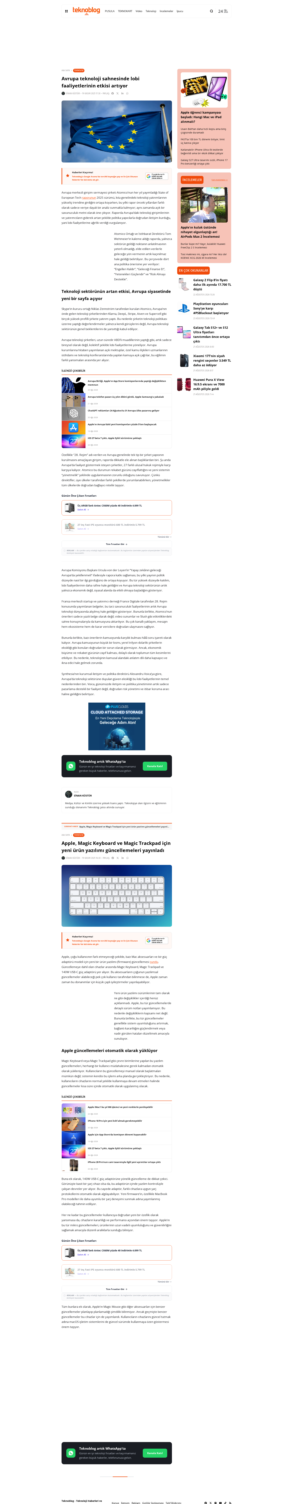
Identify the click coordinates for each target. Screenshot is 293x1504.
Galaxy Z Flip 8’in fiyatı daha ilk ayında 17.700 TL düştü (212, 284)
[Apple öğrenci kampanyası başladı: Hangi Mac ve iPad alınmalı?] (204, 90)
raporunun (89, 198)
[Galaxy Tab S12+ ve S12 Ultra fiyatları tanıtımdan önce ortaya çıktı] (184, 332)
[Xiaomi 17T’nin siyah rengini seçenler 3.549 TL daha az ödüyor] (184, 360)
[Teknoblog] (86, 11)
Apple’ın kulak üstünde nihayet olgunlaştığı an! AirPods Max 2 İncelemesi (200, 232)
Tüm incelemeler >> (219, 180)
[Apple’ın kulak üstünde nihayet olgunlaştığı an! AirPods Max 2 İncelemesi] (204, 204)
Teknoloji (78, 70)
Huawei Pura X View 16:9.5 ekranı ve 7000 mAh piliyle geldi (209, 384)
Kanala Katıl (155, 766)
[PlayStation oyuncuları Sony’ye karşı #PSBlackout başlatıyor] (184, 308)
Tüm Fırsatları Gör (115, 544)
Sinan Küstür (73, 93)
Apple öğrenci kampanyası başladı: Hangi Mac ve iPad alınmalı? (201, 117)
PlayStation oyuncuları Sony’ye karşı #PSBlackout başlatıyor (211, 308)
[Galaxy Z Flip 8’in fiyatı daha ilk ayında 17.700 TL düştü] (184, 284)
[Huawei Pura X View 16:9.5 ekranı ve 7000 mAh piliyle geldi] (184, 384)
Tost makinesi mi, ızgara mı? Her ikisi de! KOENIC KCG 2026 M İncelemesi (204, 256)
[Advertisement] (117, 1359)
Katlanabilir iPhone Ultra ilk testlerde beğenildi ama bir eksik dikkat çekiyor (202, 151)
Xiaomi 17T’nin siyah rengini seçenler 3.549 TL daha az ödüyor (212, 360)
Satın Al (81, 509)
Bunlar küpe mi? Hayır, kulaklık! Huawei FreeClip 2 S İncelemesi (203, 245)
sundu (154, 962)
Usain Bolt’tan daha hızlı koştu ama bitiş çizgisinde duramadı (203, 130)
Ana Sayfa (66, 70)
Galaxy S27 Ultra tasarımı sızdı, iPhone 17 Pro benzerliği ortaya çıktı (204, 161)
